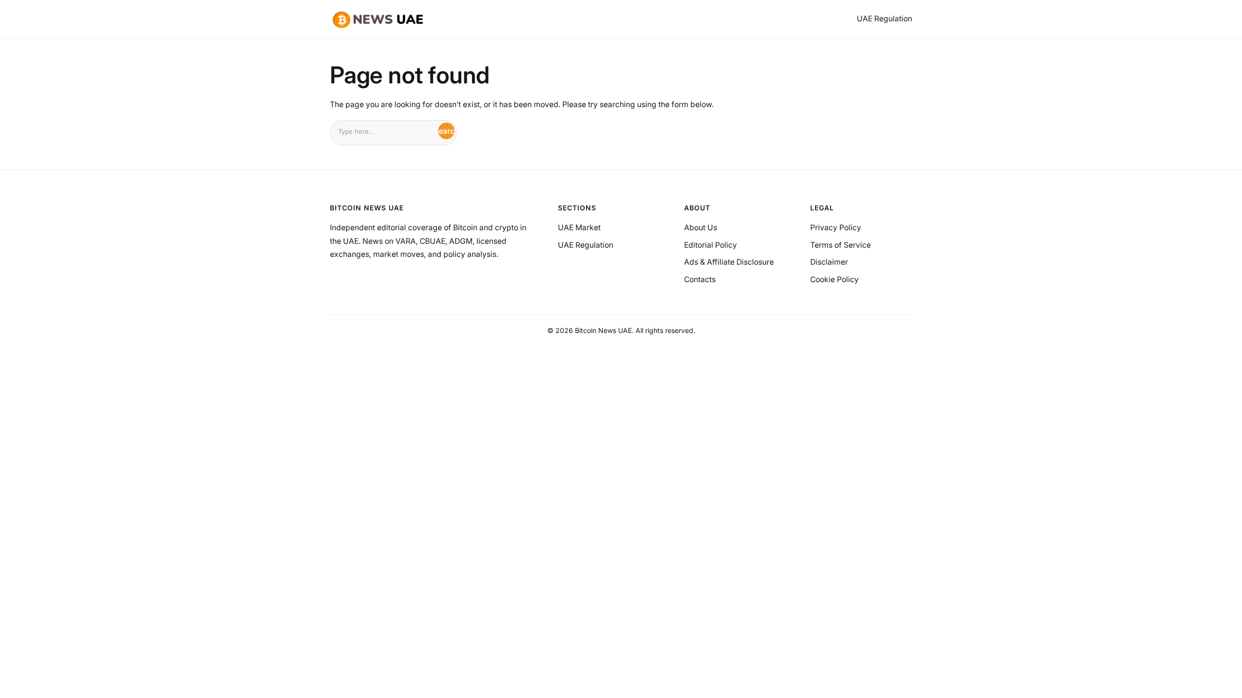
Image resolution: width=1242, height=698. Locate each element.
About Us (700, 227)
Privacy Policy (835, 227)
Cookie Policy (834, 279)
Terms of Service (840, 245)
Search (446, 131)
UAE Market (579, 227)
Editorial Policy (710, 245)
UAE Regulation (585, 245)
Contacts (700, 279)
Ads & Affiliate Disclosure (729, 262)
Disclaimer (829, 262)
